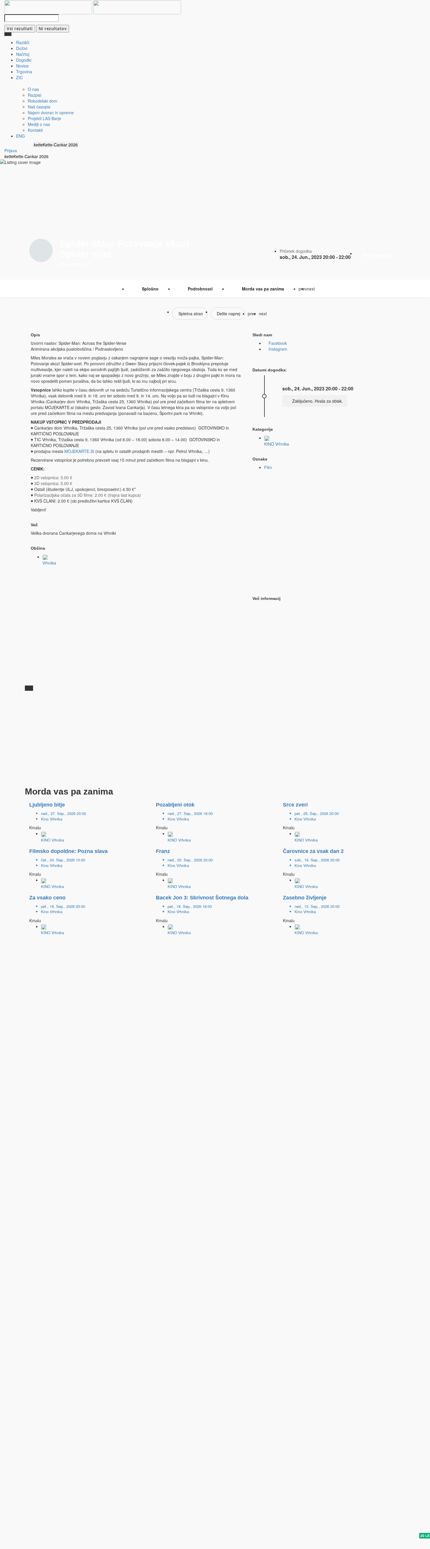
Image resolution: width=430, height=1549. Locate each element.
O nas (33, 89)
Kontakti (35, 130)
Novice (22, 66)
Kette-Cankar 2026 (60, 145)
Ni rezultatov (53, 28)
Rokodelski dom (42, 101)
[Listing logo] (41, 250)
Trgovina (24, 72)
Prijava (10, 150)
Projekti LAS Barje (44, 118)
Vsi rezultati (20, 28)
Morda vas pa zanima (263, 289)
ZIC (19, 77)
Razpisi (34, 95)
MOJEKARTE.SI (79, 451)
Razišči (22, 42)
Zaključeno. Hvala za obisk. (317, 401)
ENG (20, 136)
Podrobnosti (200, 289)
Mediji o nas (39, 124)
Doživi (21, 48)
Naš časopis (39, 107)
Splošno (150, 289)
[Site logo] (48, 7)
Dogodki (23, 60)
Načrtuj (22, 54)
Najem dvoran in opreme (51, 112)
